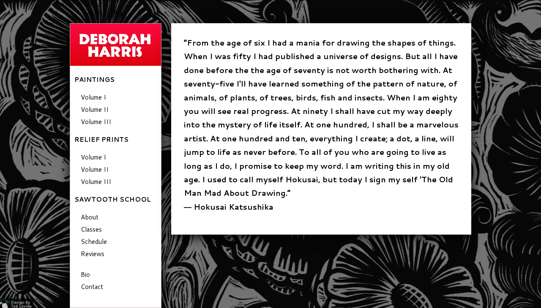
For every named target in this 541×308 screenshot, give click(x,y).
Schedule (94, 241)
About (89, 217)
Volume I (93, 97)
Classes (91, 229)
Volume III (96, 121)
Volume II (95, 109)
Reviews (92, 253)
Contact (92, 286)
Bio (85, 274)
